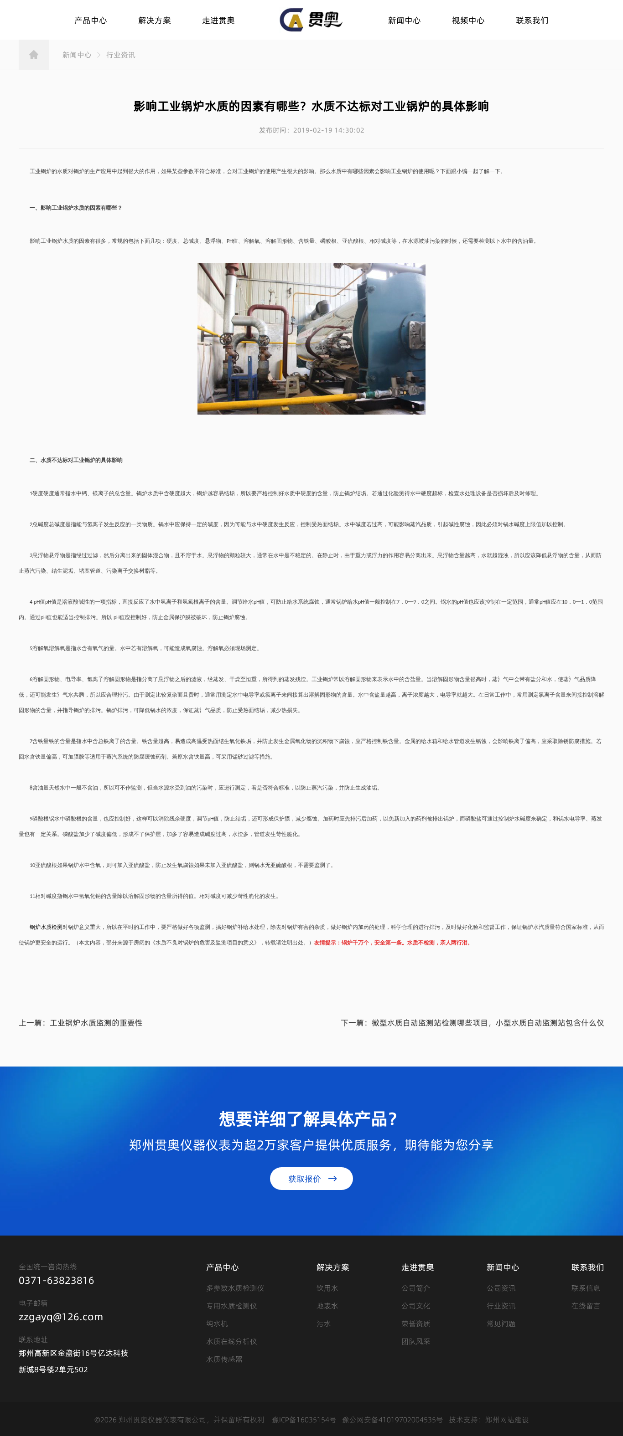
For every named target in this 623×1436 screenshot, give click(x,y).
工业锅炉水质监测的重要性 (96, 1022)
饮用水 (327, 1287)
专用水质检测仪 (231, 1305)
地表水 (327, 1305)
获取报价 (304, 1178)
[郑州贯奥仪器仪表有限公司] (312, 20)
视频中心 (468, 20)
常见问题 (501, 1323)
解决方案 (154, 20)
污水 (324, 1323)
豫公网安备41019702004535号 (392, 1419)
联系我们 (532, 20)
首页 (33, 54)
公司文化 (416, 1305)
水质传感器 (224, 1359)
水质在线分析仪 (231, 1341)
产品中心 (90, 20)
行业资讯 (120, 54)
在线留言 (586, 1305)
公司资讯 (501, 1287)
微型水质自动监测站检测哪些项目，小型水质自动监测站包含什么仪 (488, 1022)
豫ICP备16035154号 (304, 1419)
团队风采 (416, 1341)
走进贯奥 (218, 20)
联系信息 (586, 1287)
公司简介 (416, 1287)
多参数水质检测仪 (235, 1287)
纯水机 (217, 1323)
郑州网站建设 (507, 1419)
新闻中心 (404, 20)
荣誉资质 (416, 1323)
